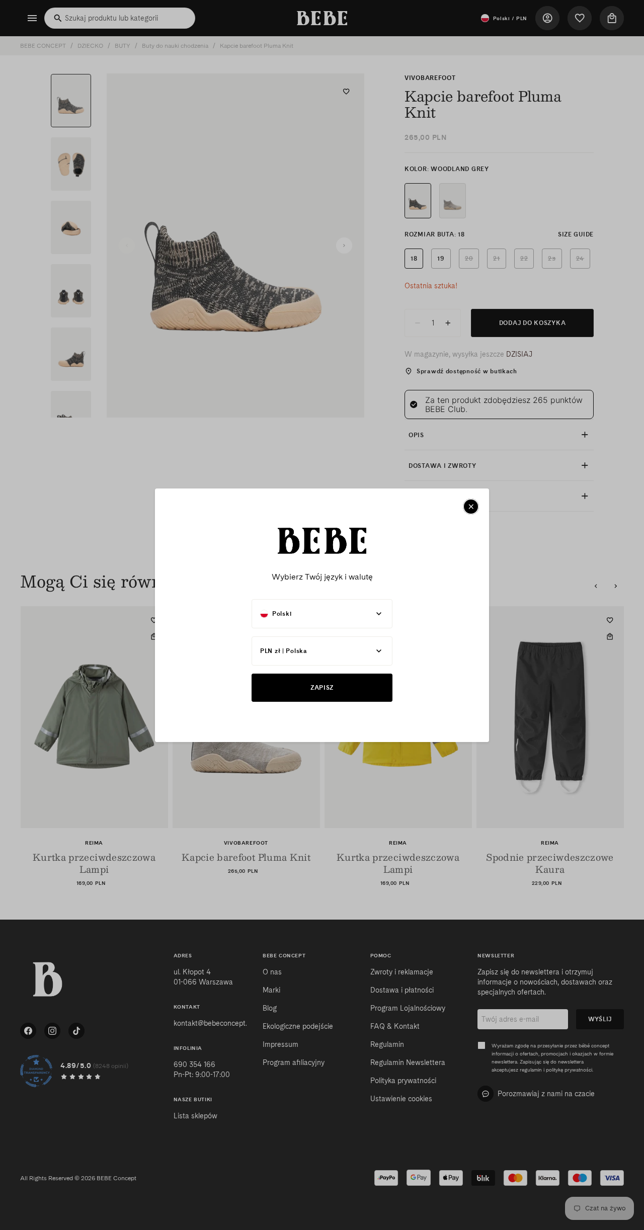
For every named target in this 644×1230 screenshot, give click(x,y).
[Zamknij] (471, 507)
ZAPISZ (322, 687)
